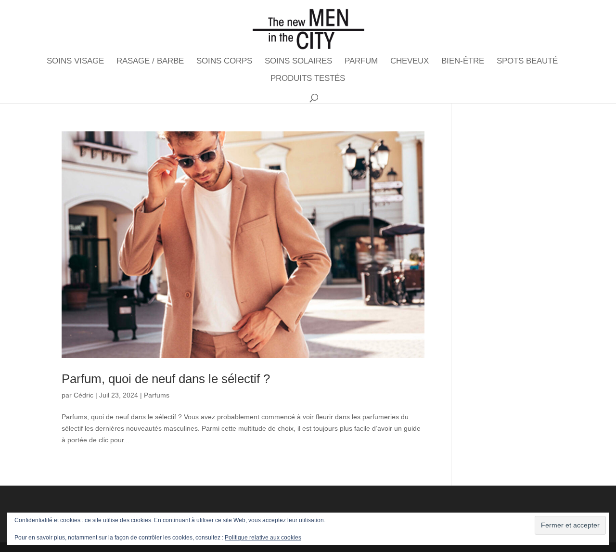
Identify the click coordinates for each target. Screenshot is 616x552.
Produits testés (307, 79)
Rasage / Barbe (150, 61)
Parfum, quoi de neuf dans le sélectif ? (166, 379)
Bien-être (462, 61)
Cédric (83, 395)
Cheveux (409, 61)
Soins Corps (224, 61)
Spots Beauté (527, 61)
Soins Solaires (298, 61)
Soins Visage (75, 61)
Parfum (361, 61)
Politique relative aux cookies (263, 537)
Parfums (156, 395)
